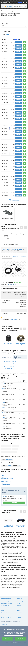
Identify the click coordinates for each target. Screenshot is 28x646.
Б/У (3, 29)
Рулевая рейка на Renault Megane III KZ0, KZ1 (8, 526)
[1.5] (5, 6)
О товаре (15, 256)
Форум (2, 610)
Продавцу (19, 603)
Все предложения (6, 256)
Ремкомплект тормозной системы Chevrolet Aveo (8, 395)
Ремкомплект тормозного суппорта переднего (8, 385)
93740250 (6, 45)
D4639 (5, 80)
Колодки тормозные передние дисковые (7, 219)
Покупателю (19, 605)
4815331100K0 (9, 459)
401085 (5, 112)
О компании (19, 612)
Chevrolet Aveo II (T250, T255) (10, 361)
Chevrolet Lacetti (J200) (9, 366)
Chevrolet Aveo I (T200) (9, 363)
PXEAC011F (6, 179)
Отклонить (20, 638)
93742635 (16, 446)
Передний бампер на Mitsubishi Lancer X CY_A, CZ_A (20, 526)
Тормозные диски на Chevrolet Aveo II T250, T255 (20, 344)
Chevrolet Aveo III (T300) (9, 365)
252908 (18, 465)
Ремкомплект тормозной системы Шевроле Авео (9, 409)
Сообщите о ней (13, 319)
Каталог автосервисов (6, 601)
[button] (20, 2)
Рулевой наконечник (5, 484)
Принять (7, 638)
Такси (4, 34)
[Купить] (24, 42)
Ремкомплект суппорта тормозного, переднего (9, 390)
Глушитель (3, 474)
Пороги (2, 475)
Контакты (19, 617)
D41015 (6, 102)
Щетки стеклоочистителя (7, 478)
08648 (8, 496)
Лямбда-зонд (4, 480)
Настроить (14, 642)
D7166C (8, 446)
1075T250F (6, 42)
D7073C (8, 449)
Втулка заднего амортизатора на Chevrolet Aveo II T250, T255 (8, 344)
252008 (5, 48)
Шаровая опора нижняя (6, 482)
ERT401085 (6, 109)
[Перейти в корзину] (26, 2)
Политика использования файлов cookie (13, 635)
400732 (5, 173)
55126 (15, 449)
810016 (7, 451)
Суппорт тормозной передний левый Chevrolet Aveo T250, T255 (18, 234)
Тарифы (18, 610)
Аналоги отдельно (7, 31)
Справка (19, 615)
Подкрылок (4, 477)
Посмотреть (14, 502)
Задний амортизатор (6, 481)
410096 (14, 451)
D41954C (9, 465)
